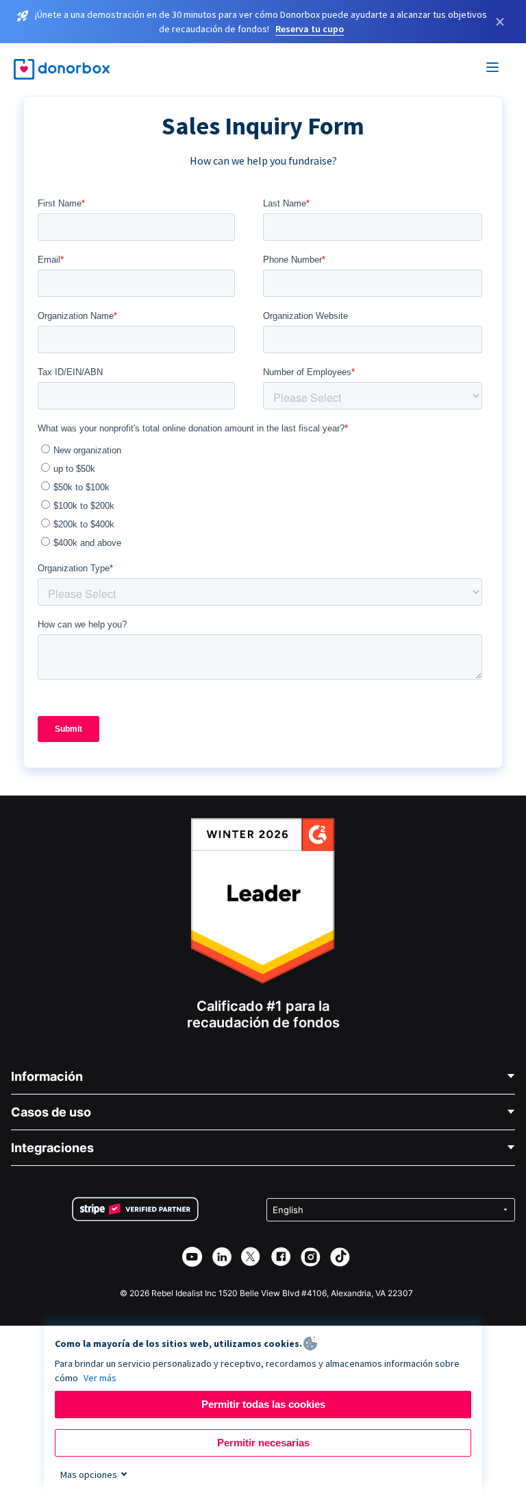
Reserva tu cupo (309, 29)
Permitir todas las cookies (263, 1404)
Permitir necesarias (263, 1442)
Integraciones (52, 1147)
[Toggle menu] (493, 69)
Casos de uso (51, 1112)
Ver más (100, 1378)
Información (47, 1076)
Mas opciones (88, 1474)
